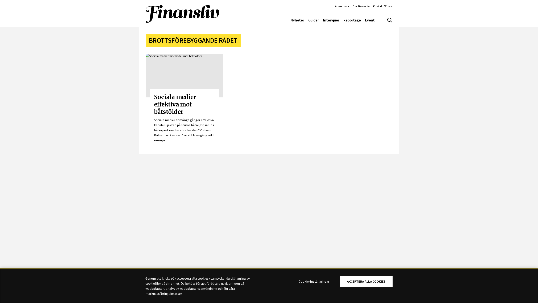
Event (370, 20)
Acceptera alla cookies (366, 281)
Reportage (352, 20)
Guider (313, 20)
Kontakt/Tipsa (382, 6)
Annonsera (342, 6)
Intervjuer (331, 20)
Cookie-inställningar (314, 281)
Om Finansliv (361, 6)
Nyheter (297, 20)
